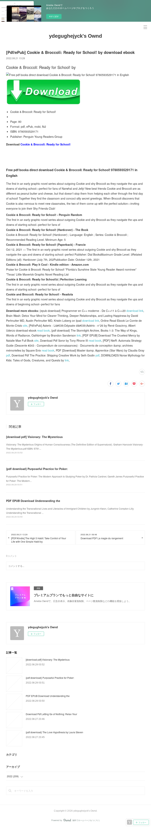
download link (134, 311)
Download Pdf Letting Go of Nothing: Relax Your (51, 714)
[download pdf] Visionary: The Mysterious (34, 437)
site (25, 325)
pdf (8, 355)
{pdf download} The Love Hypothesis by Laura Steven (54, 732)
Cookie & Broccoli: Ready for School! (45, 144)
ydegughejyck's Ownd (75, 36)
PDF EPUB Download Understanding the (33, 501)
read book (43, 330)
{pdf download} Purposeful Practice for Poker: (37, 469)
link (79, 335)
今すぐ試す (54, 16)
